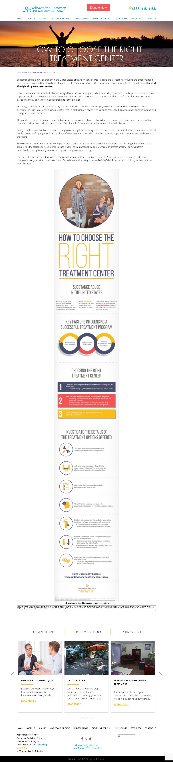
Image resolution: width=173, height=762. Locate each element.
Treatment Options (101, 18)
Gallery (42, 18)
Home (19, 18)
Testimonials (121, 18)
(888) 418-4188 (144, 9)
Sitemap (72, 759)
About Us (30, 18)
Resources (136, 18)
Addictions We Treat (60, 18)
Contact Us (150, 18)
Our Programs (81, 18)
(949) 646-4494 (87, 748)
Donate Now (98, 7)
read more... (28, 700)
